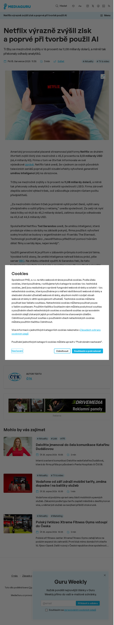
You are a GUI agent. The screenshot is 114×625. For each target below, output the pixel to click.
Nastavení (17, 350)
